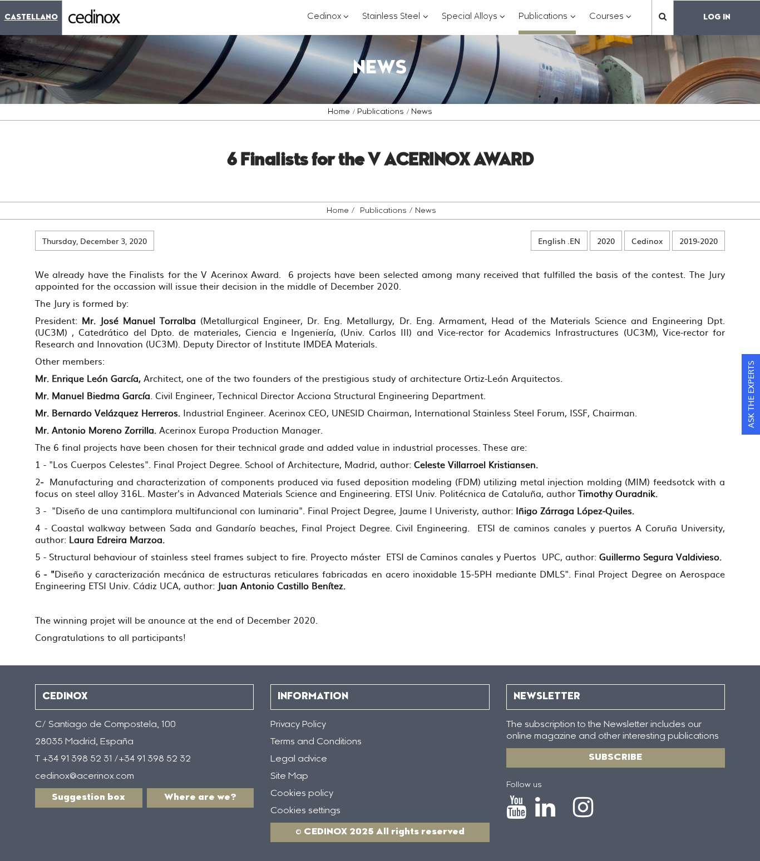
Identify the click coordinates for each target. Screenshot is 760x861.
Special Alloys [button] (474, 22)
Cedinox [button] (328, 22)
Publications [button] (547, 22)
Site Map (289, 776)
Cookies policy (301, 793)
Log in (717, 17)
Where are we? (200, 797)
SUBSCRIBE (615, 757)
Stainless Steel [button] (395, 22)
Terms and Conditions (316, 742)
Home (339, 112)
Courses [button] (610, 22)
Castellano (31, 17)
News (421, 112)
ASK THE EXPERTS (750, 394)
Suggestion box (88, 797)
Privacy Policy (298, 724)
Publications (380, 112)
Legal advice (298, 759)
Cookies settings (305, 811)
